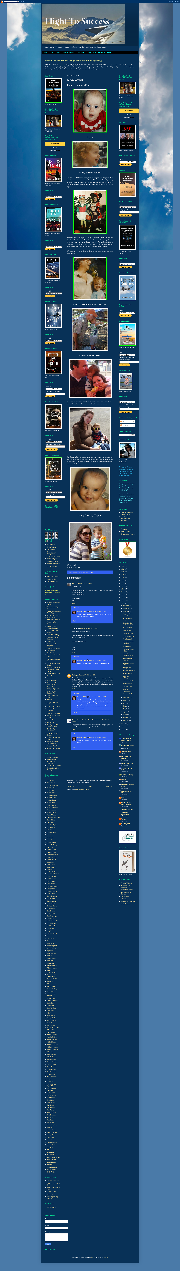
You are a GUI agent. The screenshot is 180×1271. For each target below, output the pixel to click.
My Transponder (52, 566)
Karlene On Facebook (53, 564)
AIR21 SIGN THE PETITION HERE (99, 52)
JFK (48, 941)
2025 (123, 569)
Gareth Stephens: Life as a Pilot (53, 674)
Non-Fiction (81, 52)
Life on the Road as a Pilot (127, 785)
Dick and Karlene (52, 906)
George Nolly (51, 928)
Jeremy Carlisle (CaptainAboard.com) (84, 720)
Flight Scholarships (128, 636)
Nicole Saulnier (51, 1067)
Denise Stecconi (51, 901)
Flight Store (124, 899)
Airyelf (93, 1257)
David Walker (51, 898)
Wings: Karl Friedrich (53, 748)
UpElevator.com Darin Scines (53, 738)
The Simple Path (128, 633)
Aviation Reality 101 (127, 619)
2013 (123, 603)
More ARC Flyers (52, 1062)
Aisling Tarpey (51, 788)
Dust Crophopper (52, 916)
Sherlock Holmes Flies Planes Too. (126, 803)
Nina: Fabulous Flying (53, 706)
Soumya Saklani (52, 1135)
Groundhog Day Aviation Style (128, 624)
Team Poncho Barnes (53, 1157)
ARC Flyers (50, 780)
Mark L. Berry (51, 1020)
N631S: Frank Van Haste (52, 703)
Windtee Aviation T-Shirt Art (127, 893)
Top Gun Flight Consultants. (51, 730)
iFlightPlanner (125, 896)
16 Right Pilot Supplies (128, 901)
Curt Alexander (51, 879)
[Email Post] (92, 572)
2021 (123, 580)
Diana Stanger (51, 903)
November (126, 608)
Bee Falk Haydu (52, 825)
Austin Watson (51, 815)
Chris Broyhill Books (53, 648)
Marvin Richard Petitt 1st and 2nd (53, 1029)
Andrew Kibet (51, 802)
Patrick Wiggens (52, 1095)
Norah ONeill (51, 1074)
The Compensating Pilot (128, 650)
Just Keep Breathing (129, 670)
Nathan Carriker (52, 1064)
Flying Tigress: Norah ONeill (53, 664)
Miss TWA (50, 700)
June (124, 706)
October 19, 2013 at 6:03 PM (87, 675)
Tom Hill (49, 1165)
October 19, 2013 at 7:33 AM (89, 628)
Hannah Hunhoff (52, 933)
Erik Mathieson (51, 923)
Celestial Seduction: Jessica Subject (127, 513)
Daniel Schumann (52, 886)
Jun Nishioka (51, 986)
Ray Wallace (50, 1110)
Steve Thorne (51, 1140)
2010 (123, 730)
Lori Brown (50, 1005)
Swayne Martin (51, 1145)
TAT (48, 1150)
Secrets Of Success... (126, 690)
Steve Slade (50, 1137)
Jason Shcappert (51, 948)
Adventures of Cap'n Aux (53, 608)
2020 (123, 583)
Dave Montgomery (52, 896)
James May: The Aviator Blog (52, 683)
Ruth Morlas (50, 1122)
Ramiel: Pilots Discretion (51, 710)
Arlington (124, 529)
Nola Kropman (51, 1072)
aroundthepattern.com (127, 746)
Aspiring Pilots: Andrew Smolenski (52, 627)
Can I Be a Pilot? (128, 681)
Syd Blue (49, 1147)
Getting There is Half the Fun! (126, 769)
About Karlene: (55, 52)
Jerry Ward (50, 961)
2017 (123, 592)
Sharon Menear (51, 1130)
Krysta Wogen (51, 998)
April (125, 712)
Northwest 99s (51, 579)
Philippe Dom (51, 1107)
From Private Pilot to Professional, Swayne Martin (53, 669)
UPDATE (50, 1194)
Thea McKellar (51, 1162)
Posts (123, 421)
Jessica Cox (50, 963)
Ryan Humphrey (52, 1125)
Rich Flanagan (51, 1115)
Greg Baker (50, 931)
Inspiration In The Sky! (128, 664)
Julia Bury (50, 981)
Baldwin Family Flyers (54, 817)
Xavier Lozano (51, 1170)
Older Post (109, 786)
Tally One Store (125, 885)
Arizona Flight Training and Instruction (51, 761)
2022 (123, 578)
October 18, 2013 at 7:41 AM (83, 583)
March (125, 715)
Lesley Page (50, 1003)
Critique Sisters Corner (54, 556)
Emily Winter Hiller (53, 921)
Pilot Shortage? (127, 639)
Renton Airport (125, 531)
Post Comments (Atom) (82, 790)
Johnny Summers (52, 968)
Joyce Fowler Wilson (53, 979)
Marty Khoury (51, 1025)
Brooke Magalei (51, 842)
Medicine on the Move (126, 792)
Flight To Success (52, 581)
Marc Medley (51, 1015)
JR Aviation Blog (52, 680)
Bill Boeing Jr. (51, 827)
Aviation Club (51, 544)
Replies (76, 608)
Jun (73, 583)
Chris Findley (51, 867)
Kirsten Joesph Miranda (51, 995)
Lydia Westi (50, 1010)
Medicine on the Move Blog (53, 1188)
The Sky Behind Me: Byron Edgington (53, 725)
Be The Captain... (128, 628)
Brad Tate (50, 837)
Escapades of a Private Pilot (53, 656)
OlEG (49, 1079)
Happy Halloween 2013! (128, 614)
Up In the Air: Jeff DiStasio (52, 734)
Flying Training (51, 547)
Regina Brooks (51, 1112)
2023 (123, 575)
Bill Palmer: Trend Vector (52, 631)
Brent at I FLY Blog (53, 635)
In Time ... (124, 779)
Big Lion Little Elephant (126, 757)
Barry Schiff (50, 822)
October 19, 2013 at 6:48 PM (97, 660)
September (126, 697)
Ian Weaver (50, 938)
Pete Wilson (50, 1100)
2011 (123, 727)
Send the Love (51, 1192)
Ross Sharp (50, 1120)
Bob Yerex (50, 835)
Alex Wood (50, 790)
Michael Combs (51, 1042)
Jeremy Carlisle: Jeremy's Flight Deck (53, 688)
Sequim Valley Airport (127, 534)
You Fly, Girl (125, 824)
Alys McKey (50, 793)
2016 (123, 595)
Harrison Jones (51, 678)
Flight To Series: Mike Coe (53, 660)
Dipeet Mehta (51, 908)
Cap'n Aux (50, 847)
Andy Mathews (51, 805)
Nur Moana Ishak (52, 1077)
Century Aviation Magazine (52, 645)
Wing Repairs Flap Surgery (52, 1197)
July (124, 703)
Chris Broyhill (51, 865)
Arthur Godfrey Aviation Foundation (53, 623)
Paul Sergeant (51, 1097)
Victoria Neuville (52, 1167)
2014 (123, 600)
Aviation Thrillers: (69, 52)
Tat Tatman (50, 1155)
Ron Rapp (50, 1117)
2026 (123, 566)
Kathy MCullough (52, 989)
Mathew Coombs (52, 1035)
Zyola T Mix (50, 1172)
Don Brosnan (51, 911)
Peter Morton (51, 1102)
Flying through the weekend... (128, 643)
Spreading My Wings (127, 677)
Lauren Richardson (52, 1001)
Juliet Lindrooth (52, 984)
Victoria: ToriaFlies (53, 746)
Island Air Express (52, 757)
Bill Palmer (50, 830)
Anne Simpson (51, 810)
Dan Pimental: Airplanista (51, 651)
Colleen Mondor (52, 876)
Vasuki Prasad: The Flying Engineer (52, 742)
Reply (74, 603)
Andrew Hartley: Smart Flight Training (53, 619)
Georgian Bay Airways (54, 765)
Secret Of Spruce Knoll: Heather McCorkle (126, 518)
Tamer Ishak (50, 1152)
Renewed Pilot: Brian (53, 713)
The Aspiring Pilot (127, 809)
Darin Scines (51, 893)
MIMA (49, 1013)
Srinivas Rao (51, 720)
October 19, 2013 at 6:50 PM (97, 697)
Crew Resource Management (51, 553)
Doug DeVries (51, 913)
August (125, 700)
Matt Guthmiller (52, 1037)
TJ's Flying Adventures (125, 813)
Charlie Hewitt (51, 860)
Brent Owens (51, 840)
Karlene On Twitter (53, 561)
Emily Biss (50, 918)
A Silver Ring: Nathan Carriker (53, 603)
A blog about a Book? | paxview (126, 739)
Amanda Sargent (52, 797)
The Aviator (50, 722)
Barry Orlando (51, 820)
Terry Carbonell (51, 1160)
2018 (123, 589)
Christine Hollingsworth (51, 870)
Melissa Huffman (52, 1039)
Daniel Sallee (51, 884)
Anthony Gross (51, 812)
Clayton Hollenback (53, 874)
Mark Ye (49, 1023)
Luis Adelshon (51, 1008)
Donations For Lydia (53, 1181)
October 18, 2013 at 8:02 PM (97, 611)
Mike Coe (50, 1052)
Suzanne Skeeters (52, 1142)
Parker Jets (50, 1082)
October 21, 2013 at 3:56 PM (97, 737)
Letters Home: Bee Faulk (52, 696)
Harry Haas (50, 936)
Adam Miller (51, 783)
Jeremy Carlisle (51, 958)
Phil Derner (50, 1105)
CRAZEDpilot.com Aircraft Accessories (127, 889)
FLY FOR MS (51, 926)
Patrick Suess (51, 1093)
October (125, 611)
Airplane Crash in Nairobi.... (128, 659)
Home (46, 52)
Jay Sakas (50, 951)
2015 (123, 597)
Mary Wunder (51, 1032)
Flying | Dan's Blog (127, 763)
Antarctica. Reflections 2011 (128, 655)
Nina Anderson (51, 1069)
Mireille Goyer (51, 1057)
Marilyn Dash (51, 1018)
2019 (123, 586)
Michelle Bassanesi (52, 1044)
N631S (123, 798)
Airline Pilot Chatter (53, 615)
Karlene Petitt (81, 611)
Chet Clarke (50, 862)
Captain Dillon (51, 850)
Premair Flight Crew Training (53, 769)
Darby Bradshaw (52, 891)
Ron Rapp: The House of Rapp (53, 716)
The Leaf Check (127, 686)
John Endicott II (52, 966)
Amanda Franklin (52, 795)
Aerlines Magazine (52, 559)
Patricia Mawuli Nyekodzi (51, 1085)
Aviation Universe (126, 883)
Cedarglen (75, 675)
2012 (123, 724)
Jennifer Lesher (51, 953)
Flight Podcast (51, 549)
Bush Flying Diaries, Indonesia (53, 638)
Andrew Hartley (52, 800)
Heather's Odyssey (127, 775)
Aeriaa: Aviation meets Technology (54, 612)
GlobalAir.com (125, 904)
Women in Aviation (53, 576)
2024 (123, 572)
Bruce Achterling (52, 845)
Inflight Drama (127, 673)
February (126, 717)
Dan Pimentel (51, 881)
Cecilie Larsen (51, 641)
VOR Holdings (51, 1207)
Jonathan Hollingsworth (51, 971)
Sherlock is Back (52, 1132)
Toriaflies (124, 819)
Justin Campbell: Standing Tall (52, 692)
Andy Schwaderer (52, 807)
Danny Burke (51, 889)
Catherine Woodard (52, 855)
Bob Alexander (51, 832)
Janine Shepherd (52, 946)
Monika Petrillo (51, 1059)
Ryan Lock (50, 1127)
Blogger (106, 1257)
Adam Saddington (52, 785)
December (126, 606)
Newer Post (71, 786)
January (125, 720)
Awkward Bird (126, 752)
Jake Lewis (50, 943)
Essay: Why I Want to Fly (53, 1184)
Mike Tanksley (51, 1054)
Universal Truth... (128, 694)
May (124, 709)
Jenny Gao (50, 956)
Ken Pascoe (50, 991)
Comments (125, 425)
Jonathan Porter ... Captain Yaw (52, 975)
